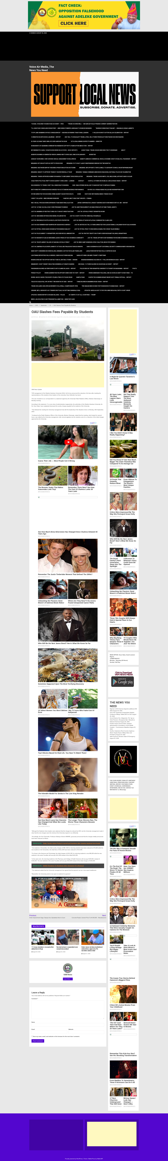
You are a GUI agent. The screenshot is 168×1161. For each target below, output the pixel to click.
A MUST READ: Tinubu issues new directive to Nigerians (99, 150)
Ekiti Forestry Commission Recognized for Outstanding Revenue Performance (57, 189)
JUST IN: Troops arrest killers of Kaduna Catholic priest (50, 242)
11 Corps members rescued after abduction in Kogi (42, 948)
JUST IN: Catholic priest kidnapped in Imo (91, 211)
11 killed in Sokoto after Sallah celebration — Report (110, 132)
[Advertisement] (83, 47)
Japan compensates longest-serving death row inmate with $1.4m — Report (102, 202)
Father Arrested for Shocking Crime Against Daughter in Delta (52, 194)
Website (71, 1029)
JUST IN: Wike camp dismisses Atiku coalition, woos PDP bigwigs (95, 242)
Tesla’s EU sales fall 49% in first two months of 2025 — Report (52, 281)
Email (33, 1029)
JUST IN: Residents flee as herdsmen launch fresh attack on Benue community (57, 238)
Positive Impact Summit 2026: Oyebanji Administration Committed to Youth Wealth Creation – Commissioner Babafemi (121, 725)
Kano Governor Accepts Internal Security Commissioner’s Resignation (111, 246)
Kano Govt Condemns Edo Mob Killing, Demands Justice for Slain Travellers (56, 251)
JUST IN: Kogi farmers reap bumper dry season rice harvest (51, 224)
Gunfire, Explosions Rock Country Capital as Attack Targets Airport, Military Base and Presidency (122, 732)
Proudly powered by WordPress (74, 1158)
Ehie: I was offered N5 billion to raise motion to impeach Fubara (93, 185)
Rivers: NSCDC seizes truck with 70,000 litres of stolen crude (51, 277)
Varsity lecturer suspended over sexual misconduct (67, 948)
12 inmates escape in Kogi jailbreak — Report (46, 137)
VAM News (35, 317)
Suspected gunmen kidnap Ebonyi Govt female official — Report (109, 277)
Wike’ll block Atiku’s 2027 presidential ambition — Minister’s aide (53, 299)
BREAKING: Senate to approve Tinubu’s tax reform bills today (51, 172)
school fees (66, 317)
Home (79, 194)
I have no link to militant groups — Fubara (77, 198)
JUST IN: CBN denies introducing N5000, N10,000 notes (48, 216)
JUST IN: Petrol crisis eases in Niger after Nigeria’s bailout (50, 229)
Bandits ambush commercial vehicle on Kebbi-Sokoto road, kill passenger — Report (108, 159)
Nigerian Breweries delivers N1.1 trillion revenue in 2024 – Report (103, 259)
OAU (61, 317)
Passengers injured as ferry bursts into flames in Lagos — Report (53, 268)
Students (83, 317)
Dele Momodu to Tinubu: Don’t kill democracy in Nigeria (50, 185)
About (123, 150)
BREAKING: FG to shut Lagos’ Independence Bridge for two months (89, 163)
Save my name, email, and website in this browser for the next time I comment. (56, 1036)
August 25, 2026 (61, 951)
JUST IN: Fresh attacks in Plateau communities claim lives (92, 220)
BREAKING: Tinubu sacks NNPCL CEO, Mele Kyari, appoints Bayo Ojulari (109, 176)
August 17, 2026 (86, 953)
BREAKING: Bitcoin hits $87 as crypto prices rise (47, 163)
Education (53, 317)
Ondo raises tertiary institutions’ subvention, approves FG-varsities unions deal (92, 949)
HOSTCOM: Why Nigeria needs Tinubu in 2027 (99, 194)
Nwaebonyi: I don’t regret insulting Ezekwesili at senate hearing (52, 264)
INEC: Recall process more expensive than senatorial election (52, 202)
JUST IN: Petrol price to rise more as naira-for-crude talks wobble (96, 229)
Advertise (92, 154)
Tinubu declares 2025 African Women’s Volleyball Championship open (54, 286)
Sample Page (80, 277)
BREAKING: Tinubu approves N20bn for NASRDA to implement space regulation (57, 176)
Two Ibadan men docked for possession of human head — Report (103, 286)
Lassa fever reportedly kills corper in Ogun (101, 251)
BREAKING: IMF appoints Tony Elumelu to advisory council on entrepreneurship (106, 167)
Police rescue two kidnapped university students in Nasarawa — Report (104, 268)
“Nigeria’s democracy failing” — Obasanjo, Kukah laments (115, 128)
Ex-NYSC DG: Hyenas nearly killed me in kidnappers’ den (106, 189)
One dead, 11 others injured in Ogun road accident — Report (98, 264)
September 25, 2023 (45, 317)
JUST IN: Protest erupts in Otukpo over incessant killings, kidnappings (102, 233)
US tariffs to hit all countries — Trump (82, 295)
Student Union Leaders (74, 317)
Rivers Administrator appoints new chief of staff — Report (65, 273)
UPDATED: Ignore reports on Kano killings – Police (48, 295)
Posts (134, 268)
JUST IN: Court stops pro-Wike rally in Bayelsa (85, 216)
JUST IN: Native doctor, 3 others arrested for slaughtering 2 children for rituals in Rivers (105, 224)
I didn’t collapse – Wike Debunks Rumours (45, 198)
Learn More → (68, 979)
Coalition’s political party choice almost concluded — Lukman (52, 181)
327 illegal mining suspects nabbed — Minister (86, 141)
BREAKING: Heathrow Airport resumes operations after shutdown (53, 167)
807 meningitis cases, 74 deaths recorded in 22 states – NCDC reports (54, 150)
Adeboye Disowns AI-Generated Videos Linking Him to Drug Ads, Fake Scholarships (58, 154)
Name (33, 1022)
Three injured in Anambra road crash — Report (92, 281)
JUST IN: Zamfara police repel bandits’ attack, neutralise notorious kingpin (57, 246)
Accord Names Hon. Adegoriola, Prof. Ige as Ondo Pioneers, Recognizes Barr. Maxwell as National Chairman (122, 719)
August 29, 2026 (36, 951)
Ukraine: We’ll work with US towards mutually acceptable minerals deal (56, 290)
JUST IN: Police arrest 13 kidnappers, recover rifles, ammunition (53, 233)
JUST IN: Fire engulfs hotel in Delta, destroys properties (50, 220)
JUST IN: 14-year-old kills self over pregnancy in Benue (49, 207)
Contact (81, 181)
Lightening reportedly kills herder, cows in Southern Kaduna (52, 255)
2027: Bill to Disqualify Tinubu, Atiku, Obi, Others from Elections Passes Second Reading (94, 137)
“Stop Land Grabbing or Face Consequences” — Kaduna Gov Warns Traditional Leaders (59, 132)
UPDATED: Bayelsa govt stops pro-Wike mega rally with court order (107, 290)
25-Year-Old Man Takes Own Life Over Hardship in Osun (49, 141)
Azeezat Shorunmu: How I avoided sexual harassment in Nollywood (53, 159)
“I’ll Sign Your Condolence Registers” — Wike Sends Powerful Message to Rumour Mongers (61, 128)
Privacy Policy (36, 273)
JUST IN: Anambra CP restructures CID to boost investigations (52, 211)
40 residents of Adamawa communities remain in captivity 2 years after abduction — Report (62, 145)
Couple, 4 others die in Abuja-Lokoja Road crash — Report (107, 181)
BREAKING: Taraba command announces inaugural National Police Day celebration (103, 172)
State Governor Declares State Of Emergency (122, 736)
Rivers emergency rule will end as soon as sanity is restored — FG (111, 273)
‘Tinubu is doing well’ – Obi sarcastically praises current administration (92, 124)
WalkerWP (100, 1158)
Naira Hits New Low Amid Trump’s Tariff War (91, 255)
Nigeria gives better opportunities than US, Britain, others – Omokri (54, 259)
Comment (34, 998)
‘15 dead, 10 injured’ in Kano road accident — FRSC (47, 124)
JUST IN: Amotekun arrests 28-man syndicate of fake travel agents (94, 207)
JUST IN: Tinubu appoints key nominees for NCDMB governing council (110, 238)
